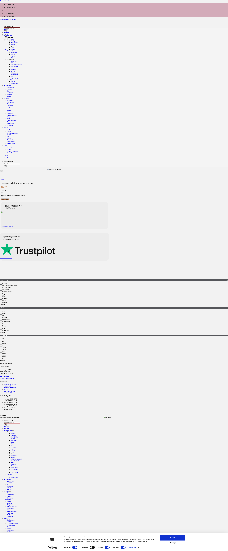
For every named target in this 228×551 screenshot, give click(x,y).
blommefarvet (6, 319)
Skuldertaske (11, 141)
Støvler (9, 96)
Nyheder (6, 32)
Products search (8, 26)
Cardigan (13, 41)
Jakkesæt (14, 46)
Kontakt (6, 158)
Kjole (12, 47)
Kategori (4, 280)
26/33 (4, 356)
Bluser (13, 39)
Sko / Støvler (7, 85)
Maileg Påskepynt (12, 151)
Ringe (9, 104)
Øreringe (10, 105)
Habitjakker (14, 42)
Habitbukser (15, 66)
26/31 (4, 352)
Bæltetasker (11, 130)
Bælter (9, 110)
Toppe (13, 54)
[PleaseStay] (8, 19)
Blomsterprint (6, 321)
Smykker (6, 98)
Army (3, 311)
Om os (6, 389)
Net (8, 136)
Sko (8, 91)
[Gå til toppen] (19, 417)
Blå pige (4, 317)
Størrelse (5, 335)
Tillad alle (172, 537)
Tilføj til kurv (5, 199)
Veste (12, 57)
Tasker (6, 127)
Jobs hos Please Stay (10, 391)
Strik (12, 51)
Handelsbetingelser (10, 387)
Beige (4, 313)
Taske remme (11, 143)
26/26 (4, 347)
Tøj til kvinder (8, 35)
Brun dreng (5, 330)
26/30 (4, 349)
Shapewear (10, 117)
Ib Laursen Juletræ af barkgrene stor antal (13, 195)
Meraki (9, 153)
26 (3, 345)
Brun (3, 328)
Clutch (9, 131)
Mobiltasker (11, 135)
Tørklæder (10, 123)
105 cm (4, 339)
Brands (6, 155)
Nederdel (13, 61)
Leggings (13, 69)
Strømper (10, 122)
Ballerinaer (10, 87)
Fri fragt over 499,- (9, 7)
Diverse (9, 112)
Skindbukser (14, 73)
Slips (8, 118)
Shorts (13, 71)
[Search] (5, 166)
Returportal (7, 386)
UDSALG (6, 29)
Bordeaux (5, 324)
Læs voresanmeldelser (7, 226)
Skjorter (13, 49)
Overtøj (9, 80)
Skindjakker (14, 83)
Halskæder (10, 102)
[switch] (92, 547)
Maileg (9, 149)
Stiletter (9, 94)
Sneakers (10, 92)
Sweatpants (14, 74)
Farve (3, 308)
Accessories (7, 108)
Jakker (13, 44)
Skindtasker (10, 140)
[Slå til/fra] (13, 430)
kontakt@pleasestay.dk (7, 378)
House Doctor (11, 148)
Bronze (4, 326)
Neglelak (10, 113)
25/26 (4, 343)
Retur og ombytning (10, 384)
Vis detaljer (132, 547)
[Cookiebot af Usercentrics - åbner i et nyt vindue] (52, 547)
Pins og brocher (12, 115)
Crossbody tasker (12, 133)
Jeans (12, 68)
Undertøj (10, 125)
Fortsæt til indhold (5, 1)
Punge (9, 138)
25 (3, 341)
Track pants (14, 78)
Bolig (5, 145)
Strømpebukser (12, 120)
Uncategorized (6, 287)
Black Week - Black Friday (9, 285)
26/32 (4, 354)
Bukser (13, 63)
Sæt (12, 76)
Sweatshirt (14, 52)
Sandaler (9, 89)
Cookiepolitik (8, 393)
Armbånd (10, 100)
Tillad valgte (172, 543)
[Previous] (0, 171)
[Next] (2, 171)
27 (3, 358)
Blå (3, 315)
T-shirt (13, 56)
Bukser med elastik (16, 64)
